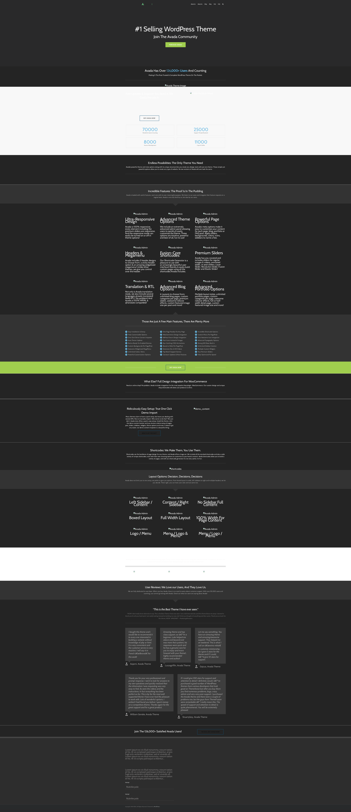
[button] (222, 4)
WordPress (156, 806)
